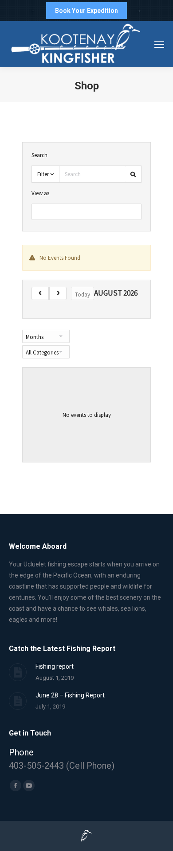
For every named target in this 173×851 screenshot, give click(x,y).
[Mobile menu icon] (159, 44)
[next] (58, 293)
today (82, 294)
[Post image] (18, 672)
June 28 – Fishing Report (70, 695)
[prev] (40, 293)
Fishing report (54, 666)
